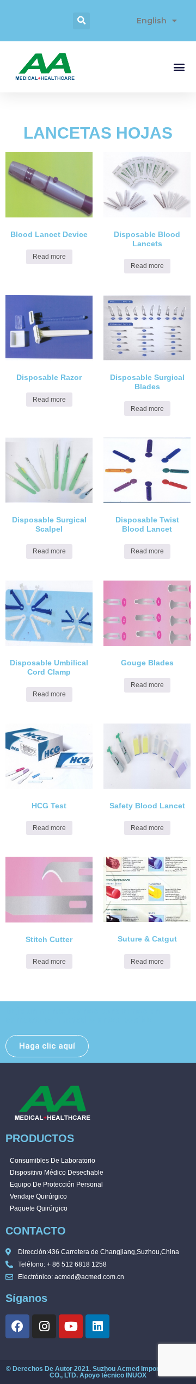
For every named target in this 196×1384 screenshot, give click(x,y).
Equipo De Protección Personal (56, 1184)
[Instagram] (44, 1326)
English (152, 21)
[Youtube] (71, 1326)
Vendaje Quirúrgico (38, 1196)
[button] (81, 21)
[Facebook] (17, 1326)
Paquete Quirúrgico (39, 1208)
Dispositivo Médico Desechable (56, 1172)
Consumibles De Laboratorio (52, 1160)
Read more (49, 256)
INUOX (136, 1375)
